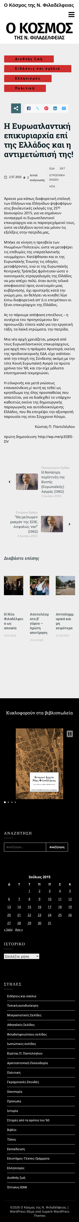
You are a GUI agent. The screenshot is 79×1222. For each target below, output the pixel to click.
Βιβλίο (11, 1130)
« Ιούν (8, 929)
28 (19, 923)
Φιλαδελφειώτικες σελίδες (27, 1034)
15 (29, 907)
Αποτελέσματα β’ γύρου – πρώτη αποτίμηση (39, 623)
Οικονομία (14, 1091)
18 (60, 907)
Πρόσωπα (14, 1101)
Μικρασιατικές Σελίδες (24, 1015)
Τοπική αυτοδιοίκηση (22, 1005)
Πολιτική (25, 88)
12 (70, 899)
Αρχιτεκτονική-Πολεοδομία (27, 1063)
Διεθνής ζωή (29, 59)
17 (49, 907)
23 (39, 915)
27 (9, 923)
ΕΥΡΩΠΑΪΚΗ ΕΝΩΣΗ (57, 177)
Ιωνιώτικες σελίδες (21, 1044)
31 (49, 923)
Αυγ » (19, 929)
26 (70, 915)
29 (29, 923)
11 (60, 899)
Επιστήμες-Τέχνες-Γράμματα (28, 1158)
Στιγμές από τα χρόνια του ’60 (28, 1120)
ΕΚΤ (62, 168)
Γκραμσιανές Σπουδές (23, 1082)
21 (19, 915)
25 (60, 915)
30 (39, 923)
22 (29, 915)
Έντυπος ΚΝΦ (17, 1187)
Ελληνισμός (28, 78)
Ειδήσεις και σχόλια (37, 68)
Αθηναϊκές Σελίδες (21, 1025)
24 (49, 915)
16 (39, 907)
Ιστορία (12, 1111)
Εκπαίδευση (16, 1149)
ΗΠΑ (52, 186)
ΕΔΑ (52, 168)
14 (19, 907)
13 (9, 907)
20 (9, 915)
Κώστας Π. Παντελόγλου (24, 1053)
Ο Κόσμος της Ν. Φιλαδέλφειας (39, 5)
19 (70, 907)
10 (49, 899)
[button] (70, 734)
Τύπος (11, 1139)
